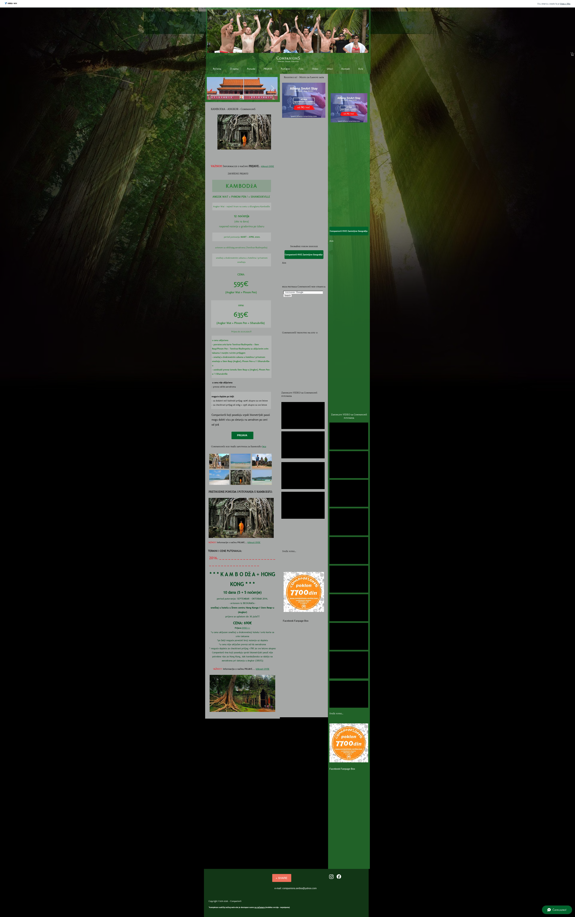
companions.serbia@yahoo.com (299, 888)
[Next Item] (272, 88)
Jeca (264, 446)
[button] (573, 54)
